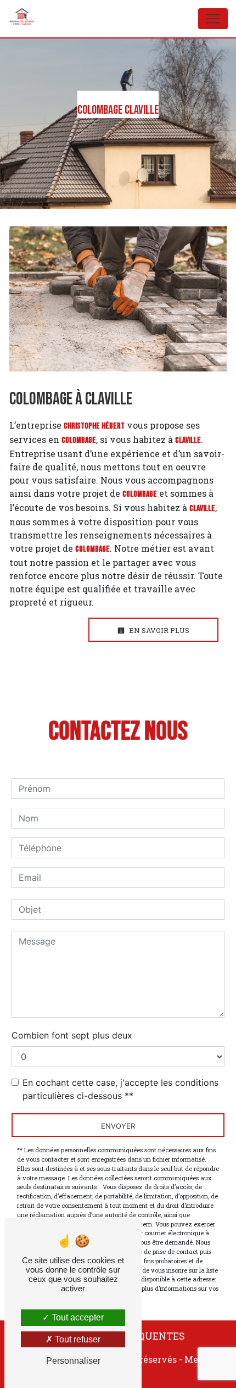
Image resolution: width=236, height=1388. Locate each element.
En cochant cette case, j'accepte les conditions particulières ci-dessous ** (120, 1089)
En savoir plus (158, 630)
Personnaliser (73, 1360)
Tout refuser (76, 1339)
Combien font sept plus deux (72, 1035)
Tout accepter (76, 1317)
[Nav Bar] (213, 18)
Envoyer (118, 1125)
